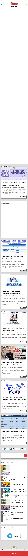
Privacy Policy (22, 549)
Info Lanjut (22, 196)
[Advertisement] (14, 22)
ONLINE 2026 (14, 7)
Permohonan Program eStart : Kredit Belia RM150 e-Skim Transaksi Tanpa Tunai (11, 293)
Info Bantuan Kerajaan (5, 166)
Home (3, 549)
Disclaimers (14, 549)
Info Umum (3, 346)
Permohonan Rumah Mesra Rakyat (13, 431)
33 (22, 448)
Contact (8, 549)
